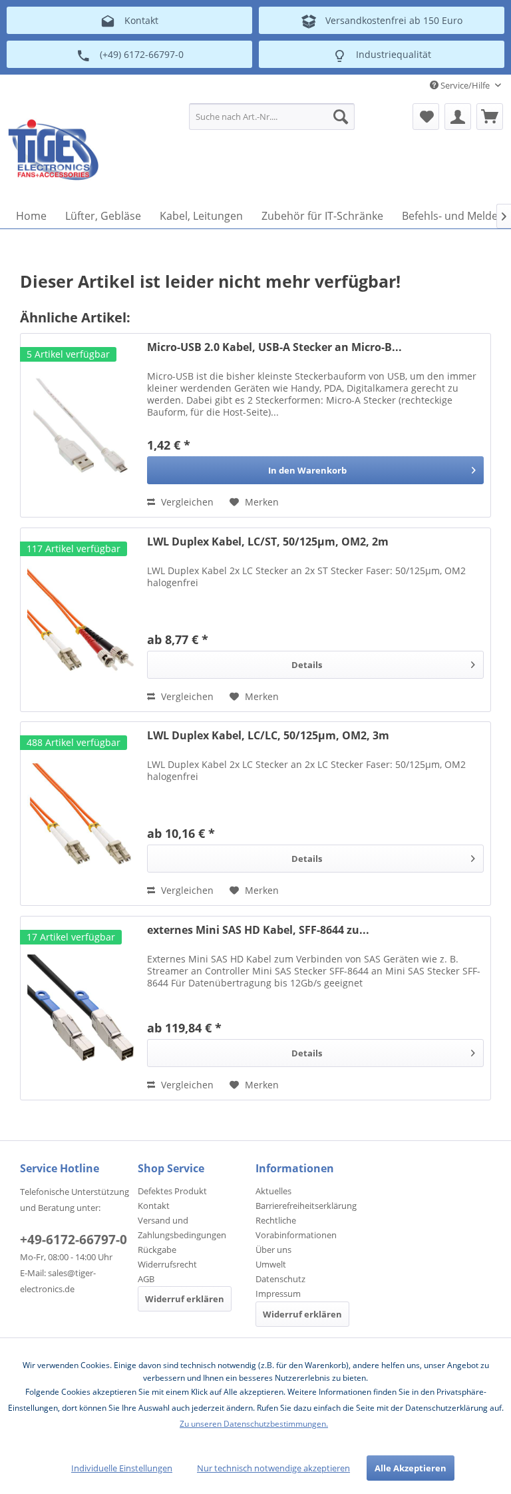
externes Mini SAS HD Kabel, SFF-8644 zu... (258, 930)
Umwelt (271, 1264)
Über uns (273, 1250)
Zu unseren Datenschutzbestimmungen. (254, 1423)
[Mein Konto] (457, 116)
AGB (146, 1279)
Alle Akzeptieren (410, 1468)
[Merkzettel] (426, 116)
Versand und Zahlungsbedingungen (182, 1227)
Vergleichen (186, 502)
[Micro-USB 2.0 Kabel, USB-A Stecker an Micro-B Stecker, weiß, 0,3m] (80, 425)
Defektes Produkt (172, 1191)
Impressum (278, 1294)
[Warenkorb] (489, 116)
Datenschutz (280, 1279)
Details (306, 665)
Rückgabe (157, 1250)
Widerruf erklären (184, 1299)
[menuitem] (272, 116)
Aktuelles (273, 1191)
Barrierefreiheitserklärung (306, 1206)
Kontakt (154, 1206)
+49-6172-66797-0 (73, 1239)
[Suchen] (341, 116)
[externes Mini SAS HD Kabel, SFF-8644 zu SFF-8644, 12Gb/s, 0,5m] (80, 1008)
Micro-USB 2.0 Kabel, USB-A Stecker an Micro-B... (274, 347)
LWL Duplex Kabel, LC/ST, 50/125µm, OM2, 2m (268, 542)
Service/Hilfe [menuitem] (465, 85)
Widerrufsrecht (167, 1264)
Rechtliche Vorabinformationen (296, 1227)
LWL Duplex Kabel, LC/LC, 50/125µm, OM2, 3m (268, 736)
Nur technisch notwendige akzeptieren (273, 1468)
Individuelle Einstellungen (121, 1468)
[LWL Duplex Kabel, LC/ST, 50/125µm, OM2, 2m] (80, 620)
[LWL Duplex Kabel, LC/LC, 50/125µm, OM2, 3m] (80, 814)
